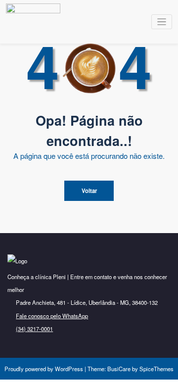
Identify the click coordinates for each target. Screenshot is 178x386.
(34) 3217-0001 (34, 329)
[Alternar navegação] (162, 22)
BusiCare (119, 369)
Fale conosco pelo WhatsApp (52, 316)
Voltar (89, 190)
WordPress (69, 369)
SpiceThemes (156, 369)
